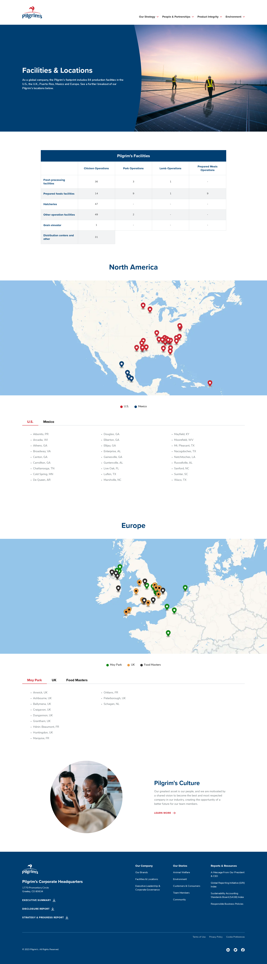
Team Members (181, 893)
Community (179, 900)
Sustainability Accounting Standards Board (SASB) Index (227, 895)
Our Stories (180, 866)
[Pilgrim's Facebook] (243, 950)
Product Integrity (207, 17)
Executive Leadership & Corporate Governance (147, 888)
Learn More (162, 813)
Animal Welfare (181, 872)
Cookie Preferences (235, 937)
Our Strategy (147, 17)
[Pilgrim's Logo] (32, 12)
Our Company (144, 866)
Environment (233, 17)
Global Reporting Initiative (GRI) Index (228, 885)
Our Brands (141, 872)
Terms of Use (199, 937)
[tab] (30, 421)
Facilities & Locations (146, 879)
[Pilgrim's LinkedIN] (228, 950)
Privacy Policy (215, 937)
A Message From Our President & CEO (227, 874)
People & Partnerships (176, 17)
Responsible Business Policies (227, 904)
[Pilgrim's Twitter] (235, 950)
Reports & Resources (224, 866)
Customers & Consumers (186, 886)
